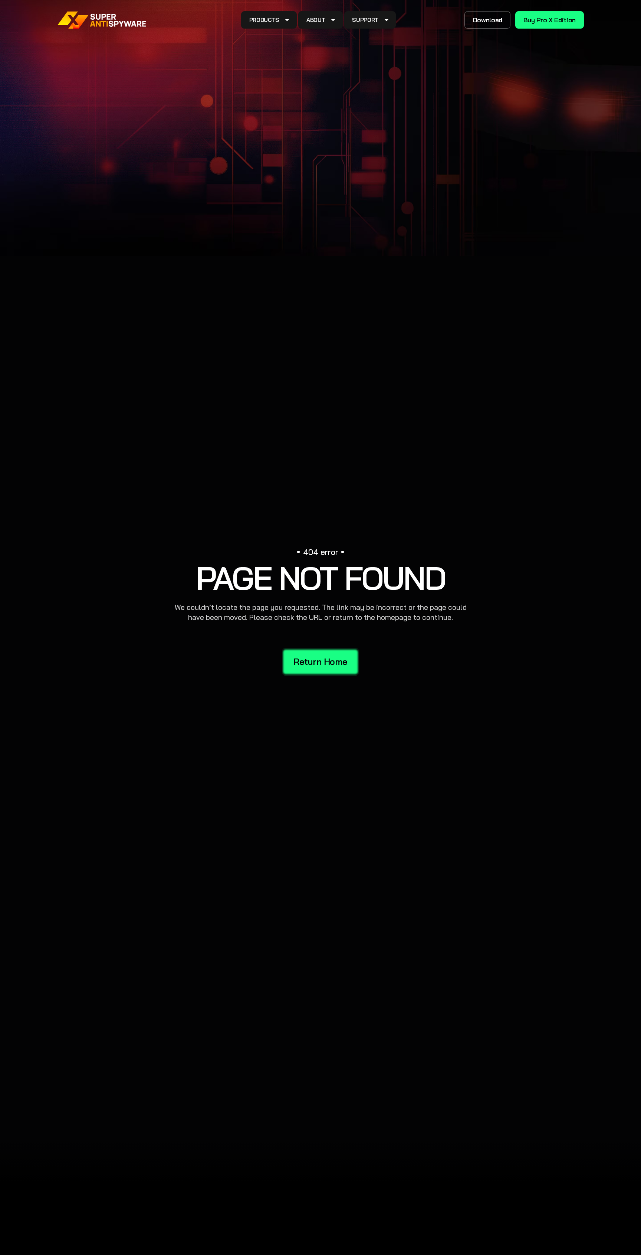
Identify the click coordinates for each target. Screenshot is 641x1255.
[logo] (102, 20)
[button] (269, 20)
